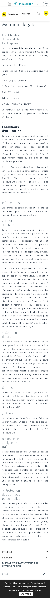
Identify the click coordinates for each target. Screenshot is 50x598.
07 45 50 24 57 (26, 4)
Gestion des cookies (31, 590)
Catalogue (9, 3)
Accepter (26, 594)
